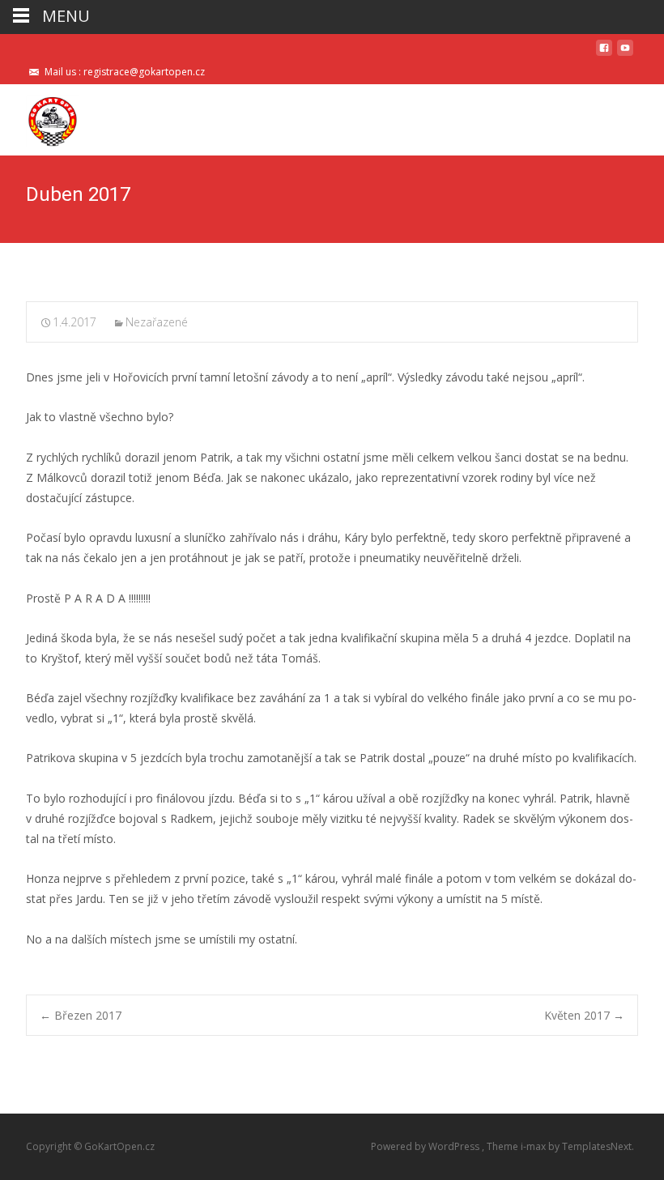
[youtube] (625, 54)
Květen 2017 (584, 1015)
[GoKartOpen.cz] (39, 116)
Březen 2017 (80, 1015)
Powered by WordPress (426, 1146)
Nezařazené (157, 322)
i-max (534, 1146)
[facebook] (604, 54)
